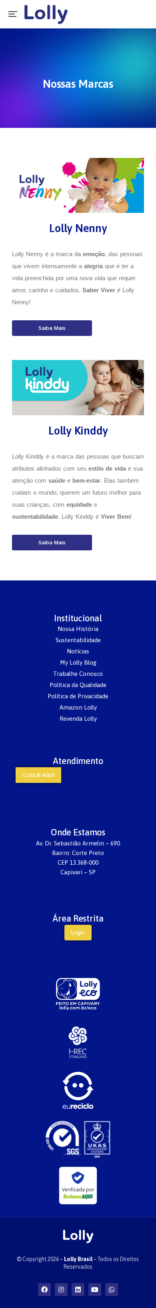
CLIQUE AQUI (38, 775)
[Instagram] (61, 1289)
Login (78, 932)
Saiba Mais (52, 328)
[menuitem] (78, 629)
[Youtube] (94, 1289)
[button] (13, 14)
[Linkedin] (78, 1289)
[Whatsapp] (111, 1289)
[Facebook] (44, 1289)
